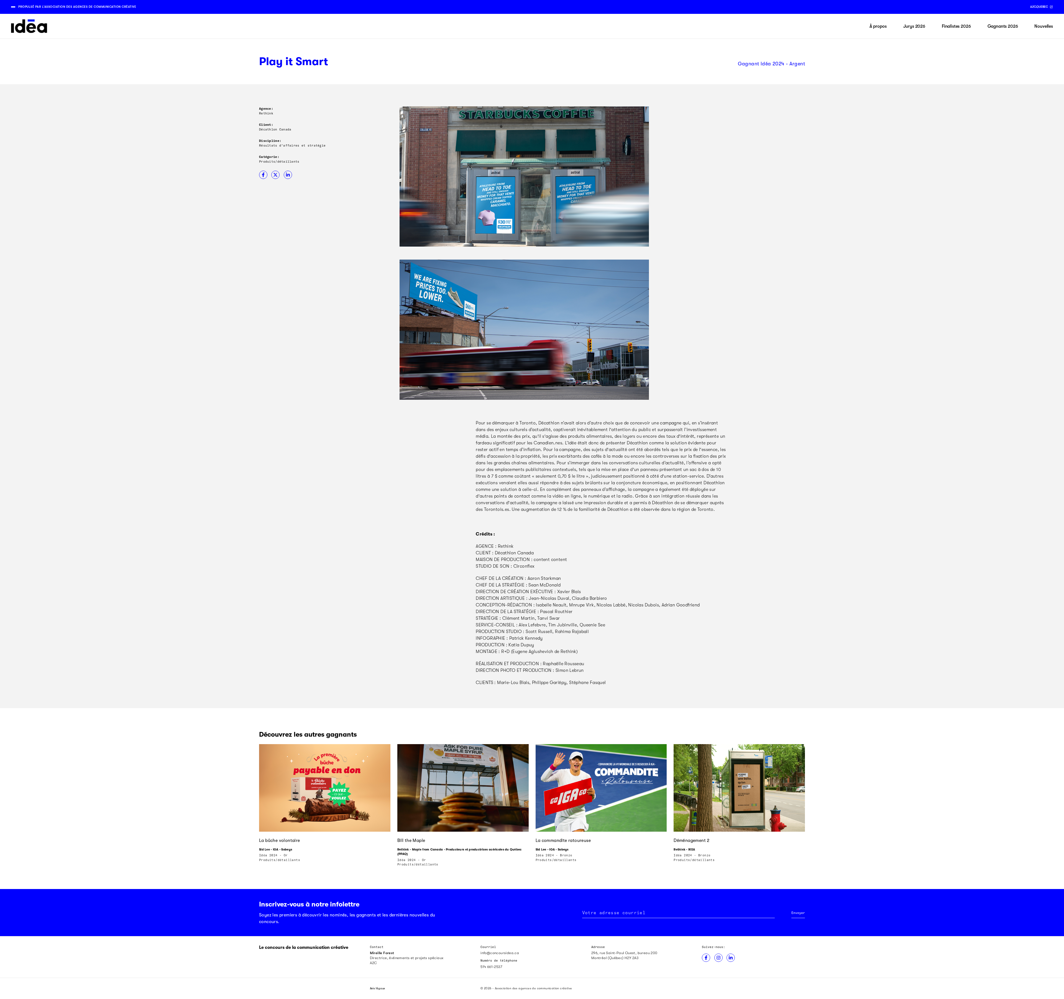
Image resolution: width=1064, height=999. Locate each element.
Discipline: (270, 140)
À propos (878, 26)
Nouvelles (1043, 26)
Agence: (266, 108)
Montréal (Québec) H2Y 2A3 (615, 958)
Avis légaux (377, 988)
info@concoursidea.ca (499, 953)
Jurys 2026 (914, 26)
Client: (266, 124)
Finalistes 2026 (956, 26)
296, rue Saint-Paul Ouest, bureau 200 (624, 953)
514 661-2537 (491, 967)
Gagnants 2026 (1003, 26)
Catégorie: (269, 156)
